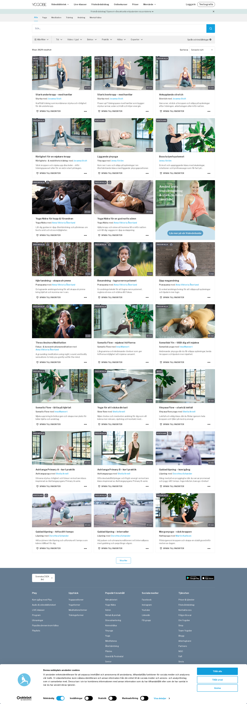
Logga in (191, 4)
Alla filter (41, 39)
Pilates (108, 651)
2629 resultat (41, 50)
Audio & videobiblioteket (44, 605)
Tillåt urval (217, 680)
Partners (182, 646)
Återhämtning (112, 646)
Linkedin (146, 615)
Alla (36, 17)
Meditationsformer (78, 610)
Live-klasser (80, 4)
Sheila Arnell (118, 411)
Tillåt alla (217, 671)
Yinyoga (109, 630)
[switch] (89, 698)
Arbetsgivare (184, 641)
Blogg (181, 636)
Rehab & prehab (112, 615)
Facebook (147, 599)
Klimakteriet (111, 599)
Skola (181, 661)
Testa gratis (206, 4)
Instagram (147, 605)
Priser (135, 4)
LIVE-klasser (38, 610)
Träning (69, 17)
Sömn (108, 610)
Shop (180, 625)
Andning (81, 17)
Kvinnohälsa (111, 625)
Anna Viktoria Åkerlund (63, 222)
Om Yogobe (184, 620)
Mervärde (148, 4)
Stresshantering (113, 620)
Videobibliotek (58, 4)
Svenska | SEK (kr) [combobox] (42, 578)
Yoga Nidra (110, 605)
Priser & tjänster (186, 599)
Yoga (44, 17)
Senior (108, 661)
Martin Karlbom (183, 536)
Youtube (146, 610)
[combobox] (202, 49)
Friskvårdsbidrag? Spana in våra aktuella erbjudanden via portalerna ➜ (122, 11)
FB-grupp (146, 620)
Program (36, 615)
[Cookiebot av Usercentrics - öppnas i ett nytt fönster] (24, 698)
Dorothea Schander (182, 473)
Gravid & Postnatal (114, 656)
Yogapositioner (76, 599)
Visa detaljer (160, 698)
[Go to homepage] (39, 4)
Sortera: (184, 50)
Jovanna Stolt (54, 98)
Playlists (36, 630)
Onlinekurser (120, 4)
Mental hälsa (95, 17)
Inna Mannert (122, 346)
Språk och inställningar (198, 39)
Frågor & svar (185, 615)
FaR (180, 656)
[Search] (210, 28)
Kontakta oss (185, 610)
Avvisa (217, 688)
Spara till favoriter (50, 111)
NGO (180, 651)
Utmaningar (37, 620)
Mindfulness (111, 641)
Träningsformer (76, 615)
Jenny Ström (117, 160)
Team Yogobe (185, 630)
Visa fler (123, 560)
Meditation (56, 17)
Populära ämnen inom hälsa (45, 625)
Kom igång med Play (42, 599)
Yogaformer (74, 605)
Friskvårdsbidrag (100, 4)
